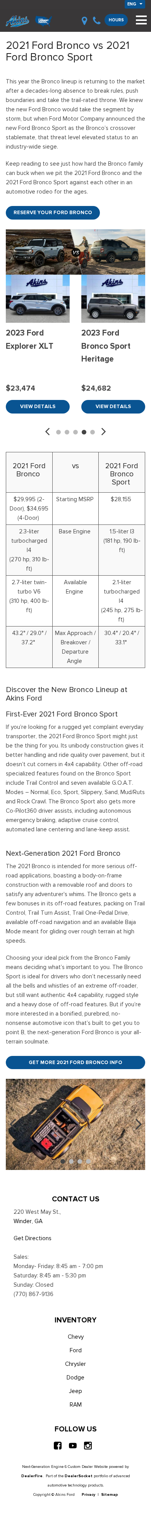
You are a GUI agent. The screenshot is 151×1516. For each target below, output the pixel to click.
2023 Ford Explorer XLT (29, 339)
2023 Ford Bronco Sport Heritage (105, 346)
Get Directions (32, 1238)
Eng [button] (132, 4)
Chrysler (75, 1363)
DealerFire (32, 1475)
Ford (76, 1350)
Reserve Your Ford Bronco (53, 212)
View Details (37, 406)
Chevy (76, 1336)
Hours (116, 19)
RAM (76, 1404)
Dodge (75, 1377)
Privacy (88, 1494)
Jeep (75, 1391)
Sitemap (109, 1494)
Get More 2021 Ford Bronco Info (75, 1062)
